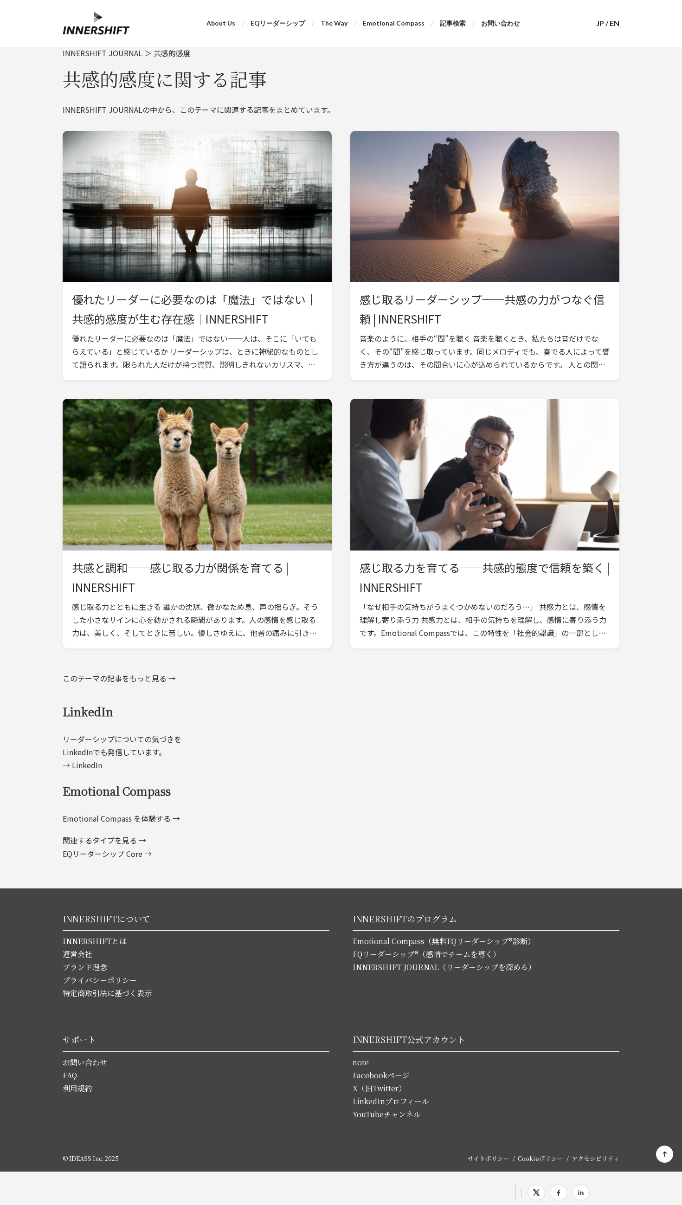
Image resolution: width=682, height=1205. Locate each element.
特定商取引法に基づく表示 (107, 993)
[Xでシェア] (536, 1192)
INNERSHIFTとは (95, 941)
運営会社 (77, 954)
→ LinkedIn (82, 765)
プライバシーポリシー (100, 980)
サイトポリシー (488, 1158)
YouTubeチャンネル (387, 1114)
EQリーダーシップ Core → (107, 853)
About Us (220, 23)
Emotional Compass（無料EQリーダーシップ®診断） (444, 941)
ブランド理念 (85, 967)
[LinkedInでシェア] (581, 1192)
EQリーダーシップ (278, 23)
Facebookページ (381, 1075)
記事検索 (453, 23)
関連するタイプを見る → (104, 840)
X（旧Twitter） (379, 1088)
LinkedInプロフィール (391, 1101)
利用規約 (77, 1088)
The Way (334, 23)
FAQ (70, 1075)
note (361, 1062)
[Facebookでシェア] (558, 1192)
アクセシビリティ (595, 1158)
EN (614, 23)
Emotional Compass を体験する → (121, 818)
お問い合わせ (500, 23)
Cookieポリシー (540, 1158)
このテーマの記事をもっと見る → (119, 678)
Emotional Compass (394, 23)
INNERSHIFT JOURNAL (102, 52)
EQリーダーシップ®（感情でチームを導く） (426, 954)
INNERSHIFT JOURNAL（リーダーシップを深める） (444, 967)
